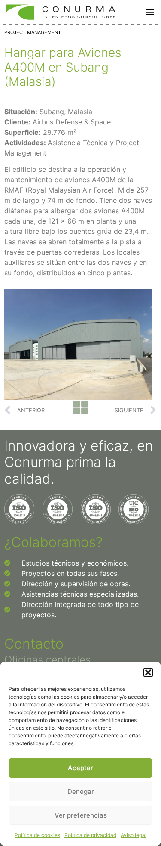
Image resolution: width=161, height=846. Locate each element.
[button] (148, 672)
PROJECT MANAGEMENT (32, 32)
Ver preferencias (81, 815)
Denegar (80, 791)
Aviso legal (133, 835)
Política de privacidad (90, 835)
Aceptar (80, 768)
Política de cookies (37, 835)
